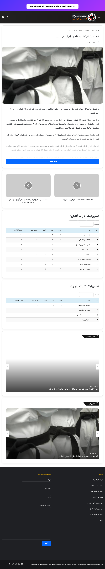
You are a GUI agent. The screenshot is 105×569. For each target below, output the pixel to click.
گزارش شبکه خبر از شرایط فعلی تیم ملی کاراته (78, 456)
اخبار (91, 31)
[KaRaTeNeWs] (84, 17)
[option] (52, 366)
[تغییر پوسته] (7, 18)
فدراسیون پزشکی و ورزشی (95, 503)
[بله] (3, 564)
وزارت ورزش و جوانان (96, 486)
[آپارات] (6, 564)
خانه (96, 31)
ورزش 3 (100, 520)
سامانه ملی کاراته (98, 497)
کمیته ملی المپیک (97, 480)
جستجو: (96, 224)
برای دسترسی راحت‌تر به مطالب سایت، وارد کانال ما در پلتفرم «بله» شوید (52, 6)
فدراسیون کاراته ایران (96, 491)
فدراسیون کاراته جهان (96, 509)
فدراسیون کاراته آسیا (96, 514)
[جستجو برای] (3, 18)
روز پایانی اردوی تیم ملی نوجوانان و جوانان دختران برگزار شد (73, 389)
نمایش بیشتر (53, 161)
